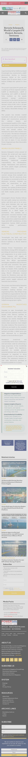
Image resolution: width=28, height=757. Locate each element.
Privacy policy (19, 382)
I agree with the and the (14, 381)
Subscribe (14, 387)
